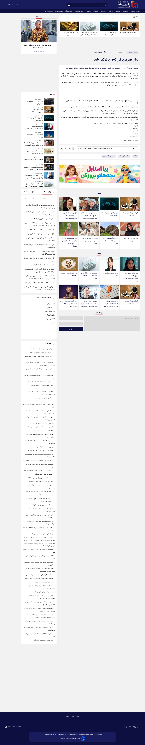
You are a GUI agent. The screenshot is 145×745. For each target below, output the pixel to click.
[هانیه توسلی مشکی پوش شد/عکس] (109, 264)
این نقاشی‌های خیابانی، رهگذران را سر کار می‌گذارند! (39, 575)
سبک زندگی (69, 11)
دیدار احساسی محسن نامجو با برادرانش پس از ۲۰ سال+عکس (68, 304)
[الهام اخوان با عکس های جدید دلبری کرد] (130, 229)
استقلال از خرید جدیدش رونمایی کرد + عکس (40, 423)
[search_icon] (69, 5)
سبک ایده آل (51, 307)
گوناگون (135, 17)
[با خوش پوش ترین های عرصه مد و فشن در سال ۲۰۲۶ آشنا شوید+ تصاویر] (38, 31)
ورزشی (89, 11)
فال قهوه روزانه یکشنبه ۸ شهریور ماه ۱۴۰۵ (130, 302)
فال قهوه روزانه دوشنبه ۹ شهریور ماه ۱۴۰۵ (129, 34)
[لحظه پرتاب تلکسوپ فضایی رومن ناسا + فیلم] (49, 134)
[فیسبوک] (69, 148)
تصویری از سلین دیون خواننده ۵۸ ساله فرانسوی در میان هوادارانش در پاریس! (89, 304)
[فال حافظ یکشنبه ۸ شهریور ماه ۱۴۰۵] (68, 264)
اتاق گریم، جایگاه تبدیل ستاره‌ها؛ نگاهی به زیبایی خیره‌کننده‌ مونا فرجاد (69, 215)
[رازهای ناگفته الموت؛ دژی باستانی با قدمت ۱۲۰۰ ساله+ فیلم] (109, 229)
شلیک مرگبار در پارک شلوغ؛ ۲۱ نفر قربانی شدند (34, 102)
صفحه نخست (135, 11)
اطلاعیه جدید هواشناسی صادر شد (43, 431)
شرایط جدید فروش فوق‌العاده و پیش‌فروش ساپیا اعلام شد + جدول (111, 304)
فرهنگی (95, 11)
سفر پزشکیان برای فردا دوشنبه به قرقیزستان (41, 481)
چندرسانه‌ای (59, 11)
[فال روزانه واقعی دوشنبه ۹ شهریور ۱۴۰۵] (109, 26)
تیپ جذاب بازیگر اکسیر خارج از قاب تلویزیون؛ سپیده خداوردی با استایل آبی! (130, 277)
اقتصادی (126, 11)
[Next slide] (54, 31)
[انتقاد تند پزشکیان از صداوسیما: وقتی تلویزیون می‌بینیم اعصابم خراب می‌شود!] (49, 126)
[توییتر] (61, 148)
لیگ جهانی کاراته (124, 156)
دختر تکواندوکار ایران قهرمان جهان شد (42, 505)
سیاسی (118, 11)
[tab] (43, 51)
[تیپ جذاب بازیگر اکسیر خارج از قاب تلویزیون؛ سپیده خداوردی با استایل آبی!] (130, 264)
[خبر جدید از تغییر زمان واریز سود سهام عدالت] (49, 151)
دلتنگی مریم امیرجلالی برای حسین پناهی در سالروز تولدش (90, 241)
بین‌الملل (111, 11)
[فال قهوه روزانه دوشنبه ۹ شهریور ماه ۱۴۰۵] (129, 26)
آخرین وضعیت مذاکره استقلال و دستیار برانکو (40, 427)
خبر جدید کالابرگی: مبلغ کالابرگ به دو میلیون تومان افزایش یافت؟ (33, 144)
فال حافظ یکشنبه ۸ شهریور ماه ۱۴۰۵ (69, 274)
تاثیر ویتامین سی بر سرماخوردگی (44, 474)
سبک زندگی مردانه (49, 311)
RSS (9, 5)
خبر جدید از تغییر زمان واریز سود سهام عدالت (34, 152)
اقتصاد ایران (51, 304)
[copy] (133, 148)
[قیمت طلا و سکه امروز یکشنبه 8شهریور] (69, 26)
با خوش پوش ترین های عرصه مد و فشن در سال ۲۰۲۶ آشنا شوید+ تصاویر (37, 46)
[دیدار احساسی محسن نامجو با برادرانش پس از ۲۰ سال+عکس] (68, 292)
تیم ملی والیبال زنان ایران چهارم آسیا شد (42, 592)
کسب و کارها (49, 11)
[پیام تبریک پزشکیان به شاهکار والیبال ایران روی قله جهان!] (49, 175)
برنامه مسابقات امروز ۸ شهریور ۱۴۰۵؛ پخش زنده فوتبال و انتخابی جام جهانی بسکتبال (33, 168)
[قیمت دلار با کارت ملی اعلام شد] (49, 159)
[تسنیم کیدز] (99, 174)
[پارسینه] (127, 4)
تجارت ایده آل (50, 315)
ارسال (70, 329)
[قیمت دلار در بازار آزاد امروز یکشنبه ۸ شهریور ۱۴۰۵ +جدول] (89, 26)
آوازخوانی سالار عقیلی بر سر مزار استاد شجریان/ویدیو (38, 578)
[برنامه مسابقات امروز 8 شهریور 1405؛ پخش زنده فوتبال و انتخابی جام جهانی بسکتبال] (49, 167)
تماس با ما (15, 5)
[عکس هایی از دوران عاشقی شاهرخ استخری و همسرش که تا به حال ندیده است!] (89, 204)
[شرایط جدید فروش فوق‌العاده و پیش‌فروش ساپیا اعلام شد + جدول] (109, 292)
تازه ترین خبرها (50, 319)
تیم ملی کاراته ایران (108, 156)
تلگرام (129, 727)
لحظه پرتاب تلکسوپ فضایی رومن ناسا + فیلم (34, 135)
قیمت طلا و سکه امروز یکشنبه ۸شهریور (69, 34)
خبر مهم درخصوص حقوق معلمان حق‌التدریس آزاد (39, 491)
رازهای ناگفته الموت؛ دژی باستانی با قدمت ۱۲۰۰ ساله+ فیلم (109, 241)
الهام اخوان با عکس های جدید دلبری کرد (131, 239)
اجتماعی (103, 11)
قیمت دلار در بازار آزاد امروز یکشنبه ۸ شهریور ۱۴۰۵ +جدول (89, 34)
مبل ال (53, 322)
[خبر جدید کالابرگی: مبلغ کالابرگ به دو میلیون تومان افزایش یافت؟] (49, 143)
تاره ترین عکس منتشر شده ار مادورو (43, 447)
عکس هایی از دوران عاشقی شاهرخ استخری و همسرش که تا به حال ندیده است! (89, 215)
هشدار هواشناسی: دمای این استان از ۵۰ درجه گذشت (38, 461)
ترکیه (135, 156)
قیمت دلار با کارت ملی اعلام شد (33, 159)
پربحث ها (27, 192)
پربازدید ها (47, 192)
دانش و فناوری (80, 11)
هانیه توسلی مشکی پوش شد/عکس (110, 274)
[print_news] (73, 148)
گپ (138, 727)
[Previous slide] (23, 31)
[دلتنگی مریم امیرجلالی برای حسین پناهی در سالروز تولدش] (89, 229)
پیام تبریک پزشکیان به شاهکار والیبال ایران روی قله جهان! (34, 176)
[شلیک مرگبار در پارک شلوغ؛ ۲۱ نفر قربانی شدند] (49, 101)
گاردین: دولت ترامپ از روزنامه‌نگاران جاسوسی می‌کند (38, 471)
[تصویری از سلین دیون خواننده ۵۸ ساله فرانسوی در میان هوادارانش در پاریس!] (89, 292)
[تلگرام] (65, 148)
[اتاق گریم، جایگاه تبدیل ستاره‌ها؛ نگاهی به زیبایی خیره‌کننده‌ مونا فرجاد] (68, 204)
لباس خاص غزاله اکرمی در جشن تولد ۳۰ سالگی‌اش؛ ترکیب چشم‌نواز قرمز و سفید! (69, 242)
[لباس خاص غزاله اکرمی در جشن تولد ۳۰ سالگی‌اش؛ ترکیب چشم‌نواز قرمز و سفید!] (68, 229)
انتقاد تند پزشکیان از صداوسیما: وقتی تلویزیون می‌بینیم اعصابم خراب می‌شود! (33, 127)
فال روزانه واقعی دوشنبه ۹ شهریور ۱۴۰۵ (109, 34)
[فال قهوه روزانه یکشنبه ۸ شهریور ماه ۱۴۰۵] (130, 292)
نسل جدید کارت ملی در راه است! (44, 582)
